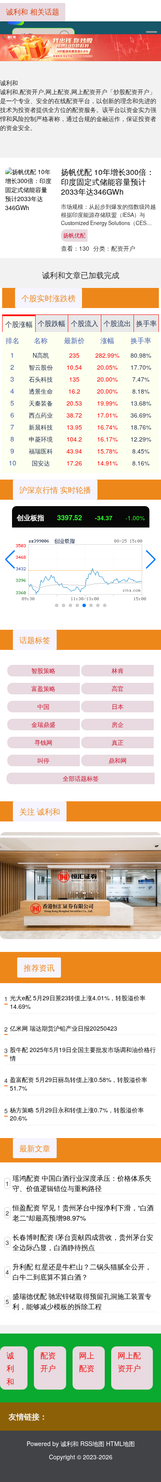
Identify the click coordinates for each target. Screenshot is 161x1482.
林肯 (118, 670)
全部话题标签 (81, 778)
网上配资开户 (129, 1361)
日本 (118, 706)
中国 (43, 706)
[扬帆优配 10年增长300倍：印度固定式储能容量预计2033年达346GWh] (28, 189)
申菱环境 (41, 439)
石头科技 (41, 379)
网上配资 (86, 1361)
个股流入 (84, 323)
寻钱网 (43, 742)
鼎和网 (118, 760)
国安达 (41, 463)
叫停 (43, 760)
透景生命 (41, 391)
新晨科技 (41, 427)
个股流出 (117, 323)
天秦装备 (41, 403)
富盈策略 (43, 688)
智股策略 (43, 670)
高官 (118, 688)
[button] (10, 559)
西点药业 (41, 415)
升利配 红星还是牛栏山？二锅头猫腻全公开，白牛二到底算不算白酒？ (82, 1272)
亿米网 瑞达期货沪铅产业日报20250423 (63, 1028)
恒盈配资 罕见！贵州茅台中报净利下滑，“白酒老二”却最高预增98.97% (83, 1213)
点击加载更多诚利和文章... (80, 274)
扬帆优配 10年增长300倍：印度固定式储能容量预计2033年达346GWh (107, 181)
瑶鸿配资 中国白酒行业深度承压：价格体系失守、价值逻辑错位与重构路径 (82, 1183)
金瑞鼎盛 (43, 724)
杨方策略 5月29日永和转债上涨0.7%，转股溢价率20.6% (77, 1114)
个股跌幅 (51, 323)
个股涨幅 (19, 324)
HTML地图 (120, 1443)
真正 (118, 742)
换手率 (146, 323)
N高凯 (41, 355)
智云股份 (41, 367)
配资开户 (48, 1361)
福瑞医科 (41, 451)
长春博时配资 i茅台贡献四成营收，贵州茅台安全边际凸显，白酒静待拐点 (82, 1242)
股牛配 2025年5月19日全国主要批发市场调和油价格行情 (83, 1053)
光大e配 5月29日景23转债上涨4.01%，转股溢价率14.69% (78, 1002)
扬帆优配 (74, 235)
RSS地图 (92, 1443)
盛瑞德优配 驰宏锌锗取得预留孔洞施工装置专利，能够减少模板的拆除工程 (82, 1301)
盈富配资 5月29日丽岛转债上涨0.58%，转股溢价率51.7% (78, 1083)
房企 (118, 724)
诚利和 (10, 1368)
